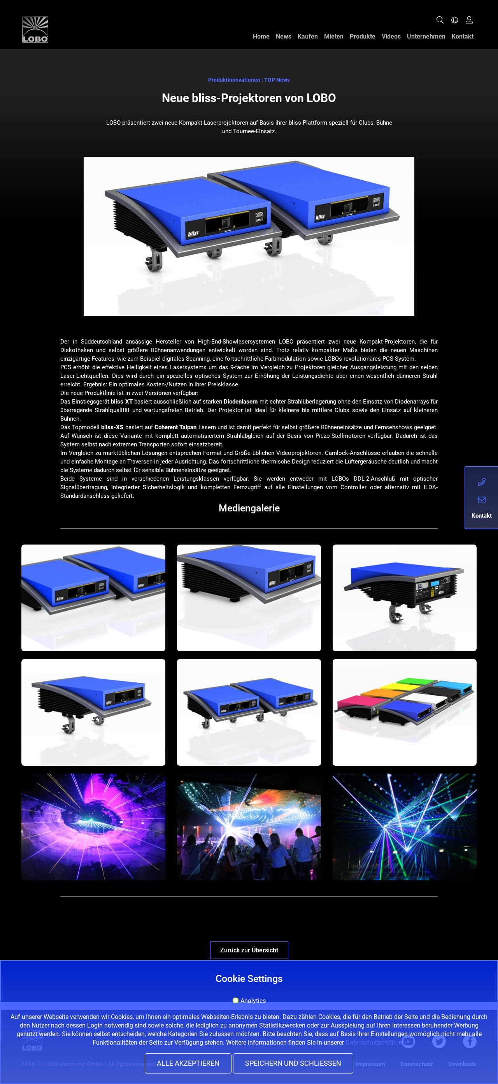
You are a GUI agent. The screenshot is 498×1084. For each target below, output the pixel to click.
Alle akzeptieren (188, 1063)
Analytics (253, 1001)
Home (261, 36)
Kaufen (308, 36)
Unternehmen (426, 36)
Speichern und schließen (293, 1063)
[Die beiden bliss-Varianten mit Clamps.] (93, 598)
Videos (391, 36)
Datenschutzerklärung (375, 1042)
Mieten (334, 36)
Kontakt (462, 36)
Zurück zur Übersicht (249, 950)
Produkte (362, 36)
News (283, 36)
